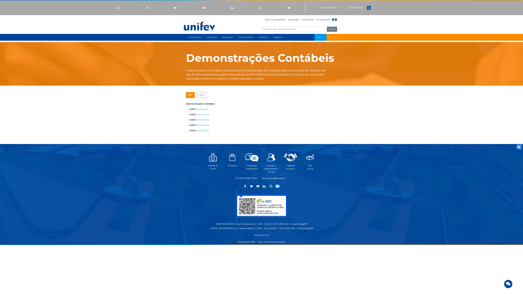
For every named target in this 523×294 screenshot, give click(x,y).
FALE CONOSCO (329, 7)
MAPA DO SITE (261, 235)
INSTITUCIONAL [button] (195, 37)
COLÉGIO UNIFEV (308, 20)
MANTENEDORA (293, 20)
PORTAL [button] (332, 37)
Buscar (332, 29)
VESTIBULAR (212, 37)
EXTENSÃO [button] (263, 37)
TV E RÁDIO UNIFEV (323, 20)
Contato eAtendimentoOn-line (271, 168)
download (202, 109)
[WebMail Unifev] (277, 186)
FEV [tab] (190, 95)
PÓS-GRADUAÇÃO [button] (245, 37)
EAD (319, 37)
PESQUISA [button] (277, 37)
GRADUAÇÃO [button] (227, 37)
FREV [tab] (201, 95)
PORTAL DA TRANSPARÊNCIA (275, 20)
